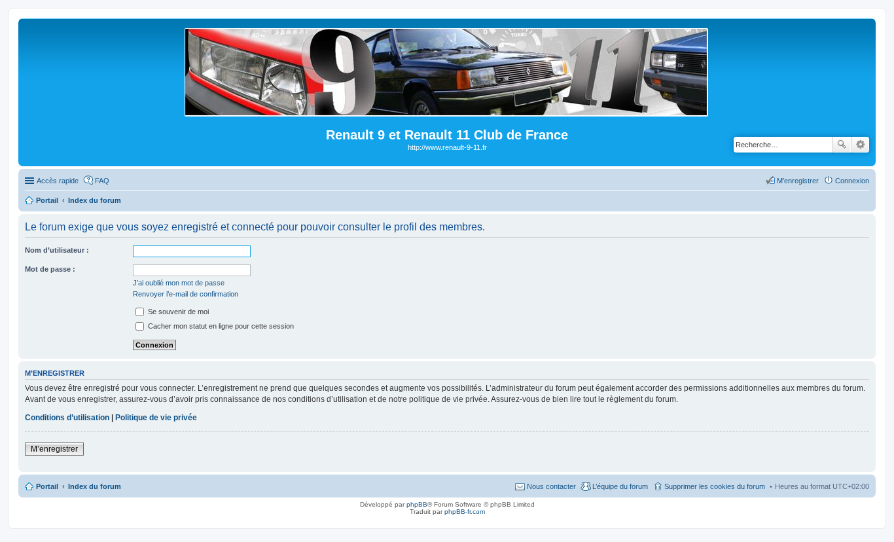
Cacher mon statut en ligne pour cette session (220, 326)
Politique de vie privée (156, 417)
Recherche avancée (860, 145)
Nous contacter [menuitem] (551, 486)
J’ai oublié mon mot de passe (178, 283)
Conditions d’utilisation (67, 417)
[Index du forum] (447, 111)
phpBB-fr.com (464, 511)
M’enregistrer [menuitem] (798, 181)
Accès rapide (58, 181)
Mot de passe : (50, 269)
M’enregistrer (54, 449)
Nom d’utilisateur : (57, 250)
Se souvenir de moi (177, 312)
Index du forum (94, 486)
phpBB (416, 504)
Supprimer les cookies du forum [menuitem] (714, 486)
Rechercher (841, 145)
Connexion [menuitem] (852, 181)
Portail (47, 200)
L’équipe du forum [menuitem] (620, 486)
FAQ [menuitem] (102, 181)
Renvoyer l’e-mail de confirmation (185, 294)
